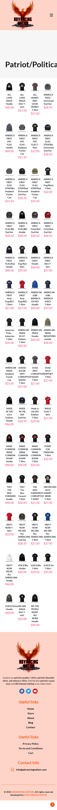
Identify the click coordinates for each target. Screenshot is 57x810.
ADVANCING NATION (23, 792)
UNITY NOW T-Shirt (9, 527)
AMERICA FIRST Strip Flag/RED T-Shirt (22, 298)
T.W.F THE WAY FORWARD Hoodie (10, 493)
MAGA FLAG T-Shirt (47, 411)
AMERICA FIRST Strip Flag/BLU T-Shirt (10, 298)
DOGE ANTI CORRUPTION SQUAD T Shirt (37, 373)
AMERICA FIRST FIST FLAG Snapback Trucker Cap (22, 144)
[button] (51, 15)
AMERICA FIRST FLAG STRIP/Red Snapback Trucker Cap (36, 188)
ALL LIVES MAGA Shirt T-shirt (22, 100)
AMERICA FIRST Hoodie (35, 260)
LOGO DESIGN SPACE (35, 795)
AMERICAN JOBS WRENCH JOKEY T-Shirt (49, 298)
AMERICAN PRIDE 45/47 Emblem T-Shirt (23, 336)
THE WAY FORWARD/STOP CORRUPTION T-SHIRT (39, 493)
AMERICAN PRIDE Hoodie (36, 333)
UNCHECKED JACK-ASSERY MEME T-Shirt (50, 493)
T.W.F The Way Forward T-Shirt (22, 493)
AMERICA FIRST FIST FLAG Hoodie (10, 141)
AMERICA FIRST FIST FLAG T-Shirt (35, 141)
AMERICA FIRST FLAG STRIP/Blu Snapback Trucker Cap (10, 188)
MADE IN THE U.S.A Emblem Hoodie (9, 414)
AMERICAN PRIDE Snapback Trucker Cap (10, 373)
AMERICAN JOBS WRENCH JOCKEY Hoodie (36, 298)
